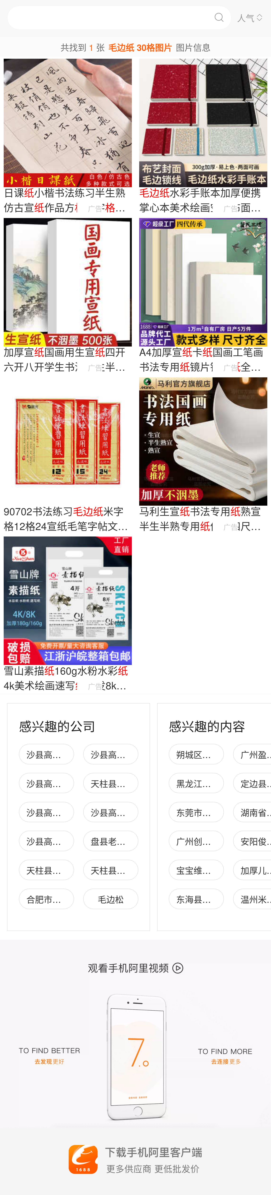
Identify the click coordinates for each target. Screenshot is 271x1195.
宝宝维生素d (200, 870)
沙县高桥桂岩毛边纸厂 (134, 754)
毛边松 (111, 899)
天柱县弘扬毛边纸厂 (130, 783)
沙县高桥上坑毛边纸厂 (69, 754)
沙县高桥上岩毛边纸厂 (69, 812)
